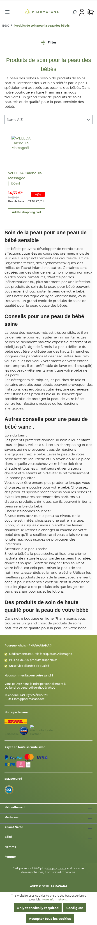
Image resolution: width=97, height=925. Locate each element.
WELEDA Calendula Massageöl (25, 175)
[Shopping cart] (90, 12)
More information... (55, 899)
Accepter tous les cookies (50, 919)
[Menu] (7, 12)
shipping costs (56, 868)
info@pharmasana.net (29, 699)
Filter (51, 42)
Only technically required (38, 908)
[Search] (74, 12)
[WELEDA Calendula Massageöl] (27, 148)
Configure (74, 908)
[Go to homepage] (41, 11)
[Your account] (81, 12)
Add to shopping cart (26, 212)
